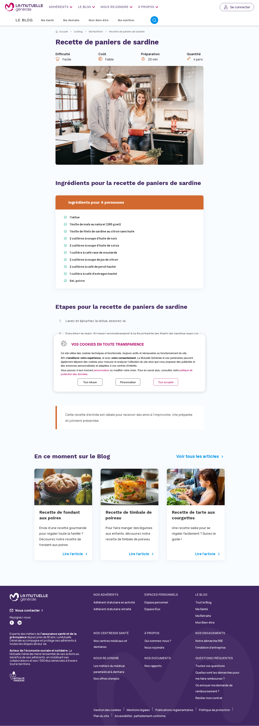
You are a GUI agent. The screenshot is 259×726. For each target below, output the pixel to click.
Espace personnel (156, 602)
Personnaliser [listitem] (128, 382)
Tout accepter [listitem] (166, 382)
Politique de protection (214, 710)
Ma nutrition (126, 20)
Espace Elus (152, 609)
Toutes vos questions (210, 666)
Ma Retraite (71, 20)
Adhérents (59, 6)
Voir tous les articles (197, 456)
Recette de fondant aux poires (59, 515)
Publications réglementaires (174, 710)
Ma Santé (47, 20)
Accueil (63, 31)
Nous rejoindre (114, 6)
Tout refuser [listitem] (90, 382)
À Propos (146, 6)
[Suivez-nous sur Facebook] (12, 623)
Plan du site (101, 716)
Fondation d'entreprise (210, 647)
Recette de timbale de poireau (129, 515)
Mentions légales (138, 710)
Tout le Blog (203, 602)
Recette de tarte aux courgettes (193, 515)
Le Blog (84, 6)
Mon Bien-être (99, 20)
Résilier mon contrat (208, 698)
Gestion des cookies (107, 710)
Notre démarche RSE (209, 641)
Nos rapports (153, 666)
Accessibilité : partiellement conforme (140, 716)
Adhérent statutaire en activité (114, 602)
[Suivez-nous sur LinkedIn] (19, 623)
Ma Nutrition (96, 31)
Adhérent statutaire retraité (112, 609)
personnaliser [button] (101, 370)
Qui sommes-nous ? (157, 641)
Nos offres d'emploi (106, 679)
